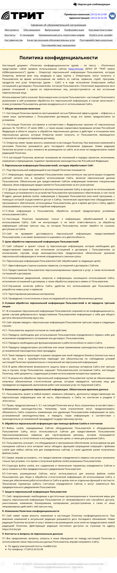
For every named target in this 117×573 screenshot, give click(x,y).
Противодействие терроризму (58, 45)
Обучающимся (32, 29)
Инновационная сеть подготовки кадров (61, 35)
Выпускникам (52, 29)
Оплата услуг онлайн (100, 35)
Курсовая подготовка (100, 29)
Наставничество (13, 40)
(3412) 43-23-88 (98, 14)
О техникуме (27, 35)
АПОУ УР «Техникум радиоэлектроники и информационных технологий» (63, 563)
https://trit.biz (75, 68)
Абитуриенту (12, 29)
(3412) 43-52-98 (98, 17)
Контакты (10, 35)
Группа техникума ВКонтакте (112, 15)
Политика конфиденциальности (52, 566)
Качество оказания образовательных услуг (51, 40)
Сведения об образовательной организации (58, 25)
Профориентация (74, 29)
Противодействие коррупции (96, 40)
